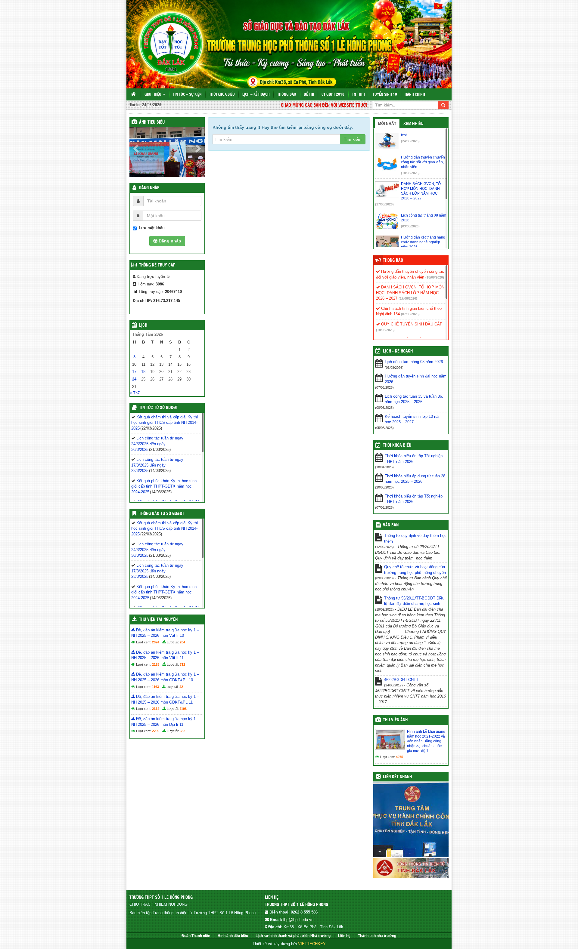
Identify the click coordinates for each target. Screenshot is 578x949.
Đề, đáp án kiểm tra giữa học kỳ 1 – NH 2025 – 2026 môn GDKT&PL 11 (165, 699)
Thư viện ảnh (395, 720)
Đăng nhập (149, 188)
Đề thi (309, 95)
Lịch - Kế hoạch (398, 351)
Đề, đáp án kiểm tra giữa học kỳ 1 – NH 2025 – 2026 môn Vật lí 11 (165, 655)
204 (182, 642)
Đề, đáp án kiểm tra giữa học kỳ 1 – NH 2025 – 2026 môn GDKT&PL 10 (165, 677)
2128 (155, 664)
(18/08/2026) (410, 173)
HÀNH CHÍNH (415, 95)
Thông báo (286, 95)
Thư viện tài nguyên (158, 620)
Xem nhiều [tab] (413, 124)
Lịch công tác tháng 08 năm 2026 (414, 361)
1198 (183, 708)
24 (134, 379)
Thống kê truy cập (157, 265)
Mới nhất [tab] (387, 124)
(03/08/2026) (410, 226)
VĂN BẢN (391, 525)
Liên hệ (344, 936)
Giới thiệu (153, 95)
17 (134, 371)
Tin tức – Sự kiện (187, 95)
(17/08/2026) (384, 204)
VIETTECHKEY (312, 943)
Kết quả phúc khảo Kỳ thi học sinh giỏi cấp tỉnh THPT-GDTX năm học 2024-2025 (164, 486)
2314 (155, 708)
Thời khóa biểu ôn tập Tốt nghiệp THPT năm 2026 (414, 459)
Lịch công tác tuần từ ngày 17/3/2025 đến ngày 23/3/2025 (157, 465)
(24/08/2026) (410, 141)
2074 (155, 642)
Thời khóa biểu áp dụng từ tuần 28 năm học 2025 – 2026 (415, 479)
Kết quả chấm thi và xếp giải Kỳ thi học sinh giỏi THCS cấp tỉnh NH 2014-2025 (164, 422)
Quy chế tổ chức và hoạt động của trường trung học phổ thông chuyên (415, 570)
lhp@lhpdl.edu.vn (298, 919)
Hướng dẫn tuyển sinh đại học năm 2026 (415, 379)
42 (181, 687)
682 (182, 731)
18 (143, 371)
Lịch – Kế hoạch (256, 95)
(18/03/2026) (385, 330)
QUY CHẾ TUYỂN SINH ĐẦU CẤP (411, 324)
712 (182, 664)
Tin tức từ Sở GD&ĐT (158, 408)
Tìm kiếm (353, 139)
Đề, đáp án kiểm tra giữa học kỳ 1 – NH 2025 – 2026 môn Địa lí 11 (165, 721)
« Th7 (135, 393)
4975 (399, 757)
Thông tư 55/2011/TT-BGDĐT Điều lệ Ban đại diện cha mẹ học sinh (414, 601)
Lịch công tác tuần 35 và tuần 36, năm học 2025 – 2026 (414, 399)
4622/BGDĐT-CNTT (401, 679)
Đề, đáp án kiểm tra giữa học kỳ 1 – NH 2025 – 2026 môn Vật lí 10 (165, 633)
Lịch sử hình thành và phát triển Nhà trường (293, 936)
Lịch (143, 325)
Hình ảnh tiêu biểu (233, 936)
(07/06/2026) (410, 314)
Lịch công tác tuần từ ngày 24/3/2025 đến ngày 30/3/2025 (157, 443)
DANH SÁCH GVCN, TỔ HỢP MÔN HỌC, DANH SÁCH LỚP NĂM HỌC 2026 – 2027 (410, 292)
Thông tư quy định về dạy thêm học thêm (415, 538)
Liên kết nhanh (397, 777)
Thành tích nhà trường (377, 936)
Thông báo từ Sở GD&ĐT (161, 514)
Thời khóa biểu (222, 95)
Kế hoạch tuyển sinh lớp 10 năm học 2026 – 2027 (413, 419)
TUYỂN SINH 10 (385, 95)
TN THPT (358, 95)
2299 (155, 731)
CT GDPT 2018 (333, 95)
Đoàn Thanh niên (196, 936)
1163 (155, 687)
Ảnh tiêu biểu (152, 122)
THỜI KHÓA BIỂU (397, 445)
